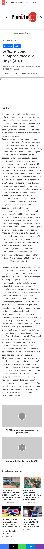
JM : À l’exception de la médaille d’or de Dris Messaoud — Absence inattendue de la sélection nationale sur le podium (11, 526)
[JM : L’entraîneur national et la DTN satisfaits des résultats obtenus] (32, 511)
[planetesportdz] (24, 17)
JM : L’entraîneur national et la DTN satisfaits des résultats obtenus (31, 523)
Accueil (7, 41)
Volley (17, 46)
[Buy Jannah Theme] (22, 33)
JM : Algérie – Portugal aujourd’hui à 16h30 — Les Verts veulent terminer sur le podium (11, 495)
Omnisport (15, 41)
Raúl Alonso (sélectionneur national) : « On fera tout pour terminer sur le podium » (32, 495)
